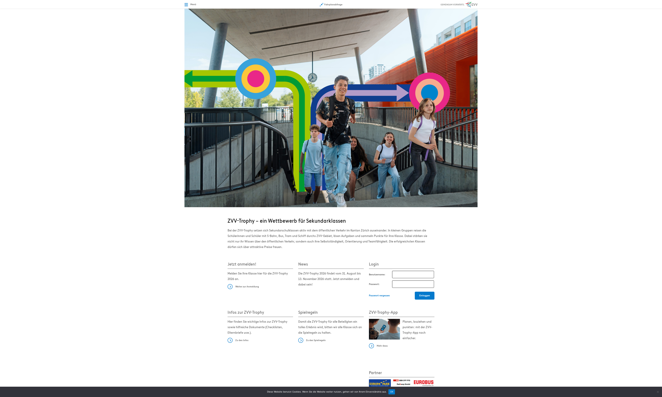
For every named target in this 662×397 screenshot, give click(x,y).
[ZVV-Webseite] (459, 4)
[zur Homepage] (331, 107)
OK (391, 391)
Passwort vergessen (379, 295)
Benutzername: (377, 274)
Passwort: (374, 284)
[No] (657, 392)
